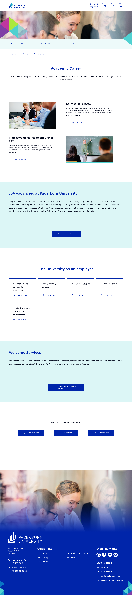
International (68, 432)
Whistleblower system (111, 576)
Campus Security (18, 568)
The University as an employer (53, 44)
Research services (33, 432)
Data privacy (106, 572)
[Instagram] (98, 554)
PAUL (73, 557)
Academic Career (13, 44)
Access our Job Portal (68, 234)
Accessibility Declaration (112, 580)
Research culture (103, 432)
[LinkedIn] (110, 554)
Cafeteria (46, 553)
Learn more (80, 122)
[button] (95, 5)
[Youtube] (115, 554)
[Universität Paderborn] (66, 537)
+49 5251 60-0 (17, 563)
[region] (65, 44)
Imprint (104, 567)
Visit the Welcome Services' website (67, 387)
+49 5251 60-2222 (19, 571)
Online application (79, 553)
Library (45, 557)
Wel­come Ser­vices (70, 44)
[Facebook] (104, 554)
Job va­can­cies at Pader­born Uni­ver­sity (32, 44)
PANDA (45, 562)
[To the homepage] (17, 5)
